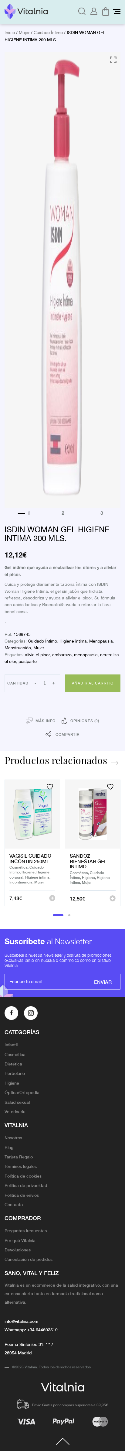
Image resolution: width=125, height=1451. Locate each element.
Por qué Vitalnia (20, 1240)
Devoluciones (18, 1250)
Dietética (13, 1064)
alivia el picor (37, 655)
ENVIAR (103, 981)
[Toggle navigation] (116, 11)
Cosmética (15, 1054)
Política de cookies (23, 1176)
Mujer (24, 32)
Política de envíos (22, 1195)
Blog (9, 1147)
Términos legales (21, 1166)
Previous (101, 762)
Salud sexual (17, 1102)
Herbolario (15, 1073)
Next (114, 762)
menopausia (86, 655)
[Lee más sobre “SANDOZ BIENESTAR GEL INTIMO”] (113, 898)
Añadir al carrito (92, 683)
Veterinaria (15, 1111)
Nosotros (13, 1137)
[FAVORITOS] (50, 787)
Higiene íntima (73, 641)
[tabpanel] (32, 843)
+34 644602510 (42, 1329)
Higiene (12, 1083)
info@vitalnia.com (21, 1321)
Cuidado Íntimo (48, 32)
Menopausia (101, 641)
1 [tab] (58, 915)
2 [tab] (69, 915)
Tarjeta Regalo (19, 1157)
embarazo (62, 655)
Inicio (10, 32)
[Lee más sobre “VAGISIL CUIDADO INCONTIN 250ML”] (52, 898)
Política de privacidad (26, 1185)
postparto (28, 661)
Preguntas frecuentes (26, 1230)
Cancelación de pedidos (28, 1259)
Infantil (11, 1044)
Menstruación (18, 648)
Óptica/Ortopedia (22, 1092)
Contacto (14, 1204)
